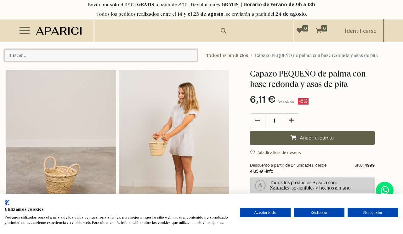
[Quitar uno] (257, 120)
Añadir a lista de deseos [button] (279, 152)
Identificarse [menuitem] (361, 30)
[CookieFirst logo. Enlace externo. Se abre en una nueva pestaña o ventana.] (7, 202)
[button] (312, 138)
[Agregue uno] (291, 120)
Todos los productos (227, 55)
